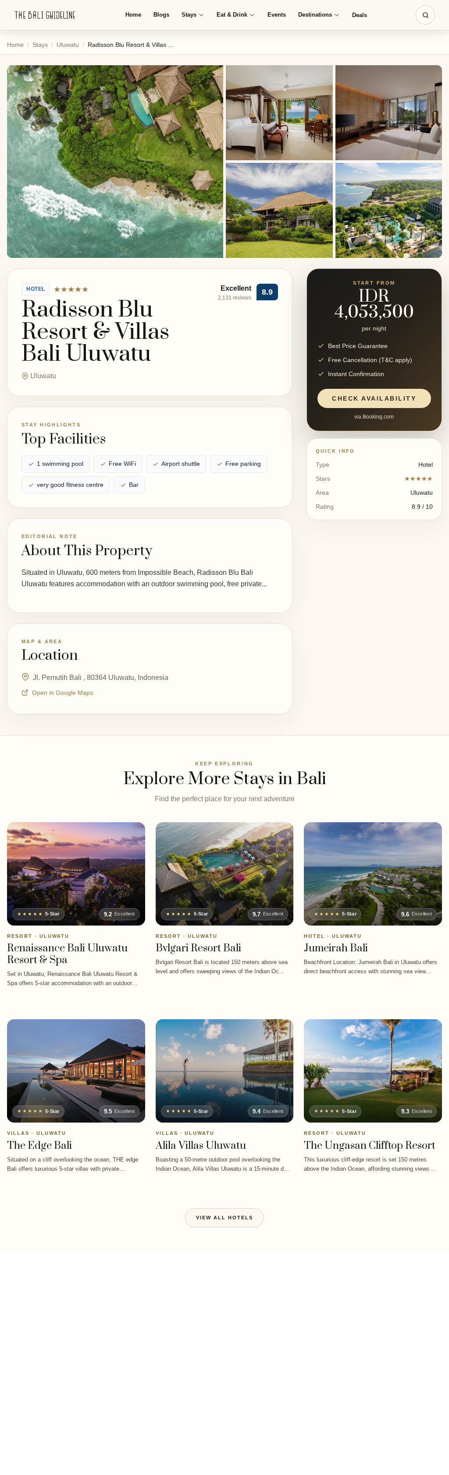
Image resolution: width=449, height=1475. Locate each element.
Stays (189, 14)
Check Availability (374, 398)
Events (276, 14)
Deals (359, 15)
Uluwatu (68, 44)
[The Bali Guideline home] (45, 15)
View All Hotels (224, 1217)
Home (133, 14)
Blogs (161, 14)
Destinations (315, 14)
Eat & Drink (232, 14)
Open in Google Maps (62, 692)
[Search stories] (425, 15)
